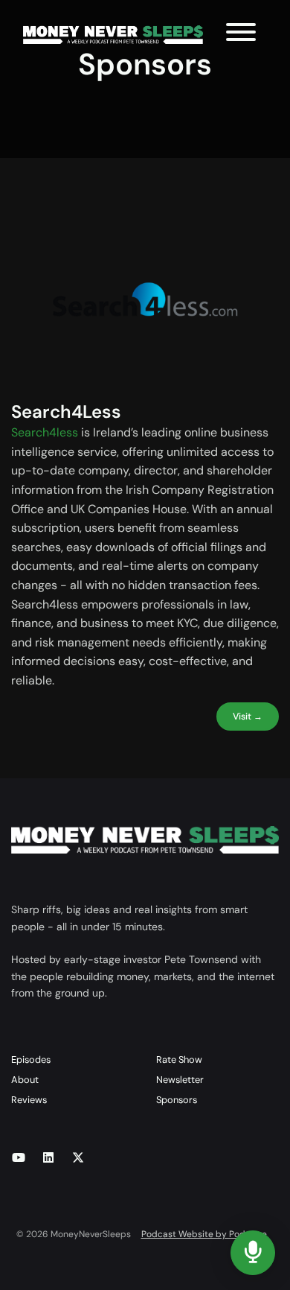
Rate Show (179, 1059)
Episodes (31, 1059)
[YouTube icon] (18, 1158)
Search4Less (66, 411)
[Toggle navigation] (241, 34)
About (25, 1079)
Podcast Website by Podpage (204, 1234)
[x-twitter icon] (78, 1158)
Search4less (44, 432)
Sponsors (176, 1099)
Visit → (247, 716)
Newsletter (180, 1079)
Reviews (29, 1099)
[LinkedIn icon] (48, 1158)
